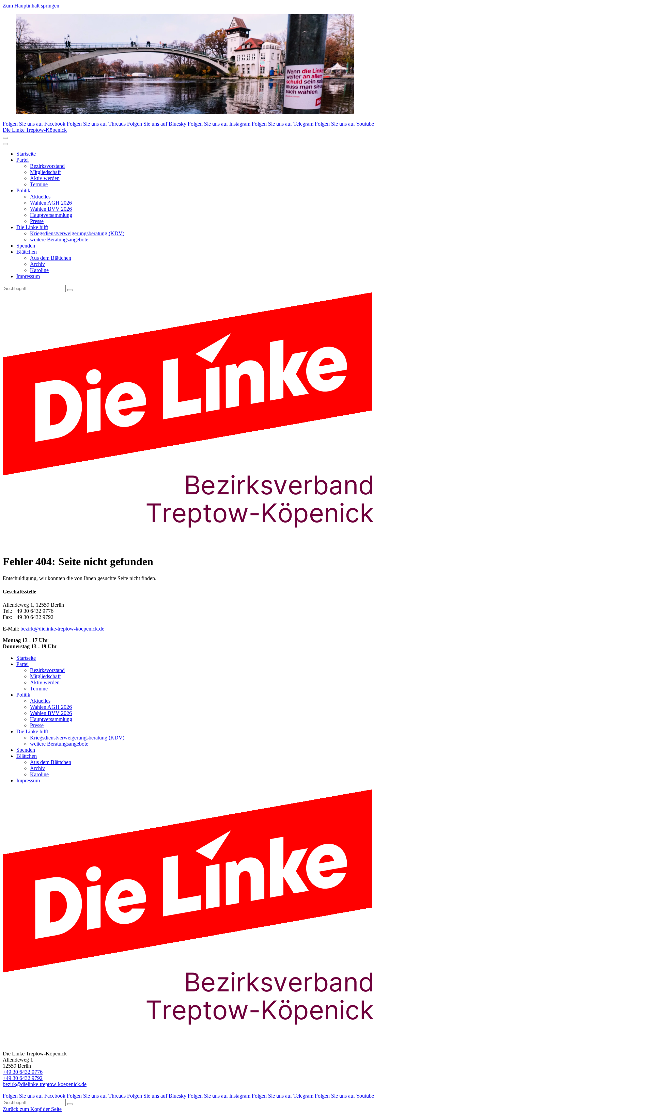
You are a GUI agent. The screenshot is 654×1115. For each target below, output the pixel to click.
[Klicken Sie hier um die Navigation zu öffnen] (5, 144)
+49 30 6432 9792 (23, 1078)
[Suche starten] (70, 290)
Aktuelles (40, 197)
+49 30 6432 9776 (23, 1072)
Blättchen (26, 252)
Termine (39, 184)
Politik (23, 190)
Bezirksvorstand (47, 166)
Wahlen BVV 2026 (51, 209)
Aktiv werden (45, 178)
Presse (37, 221)
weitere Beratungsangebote (59, 239)
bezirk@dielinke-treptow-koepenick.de (62, 629)
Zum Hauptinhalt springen (31, 6)
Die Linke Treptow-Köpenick (35, 130)
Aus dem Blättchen (50, 258)
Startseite (26, 154)
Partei (22, 160)
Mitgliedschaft (45, 172)
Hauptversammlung (51, 215)
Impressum (28, 276)
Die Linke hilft (32, 227)
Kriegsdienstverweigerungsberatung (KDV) (77, 233)
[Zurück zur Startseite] (200, 545)
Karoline (39, 270)
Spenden (25, 246)
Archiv (37, 264)
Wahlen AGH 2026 (51, 203)
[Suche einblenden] (5, 138)
